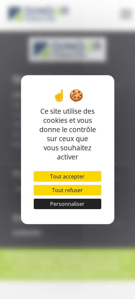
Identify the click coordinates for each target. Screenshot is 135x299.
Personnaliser (67, 204)
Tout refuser (67, 190)
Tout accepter (67, 176)
